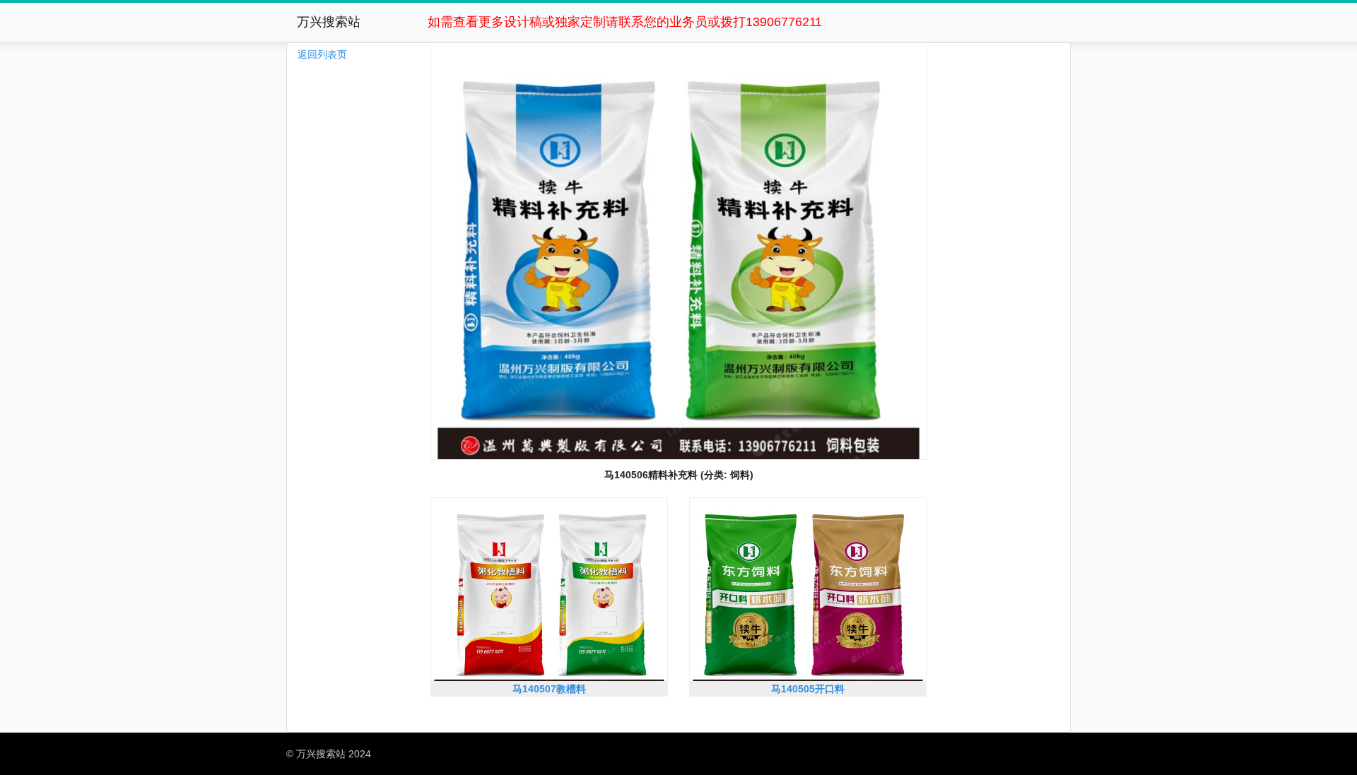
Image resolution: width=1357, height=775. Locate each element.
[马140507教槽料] (549, 703)
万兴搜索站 (328, 22)
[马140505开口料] (808, 703)
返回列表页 (322, 54)
